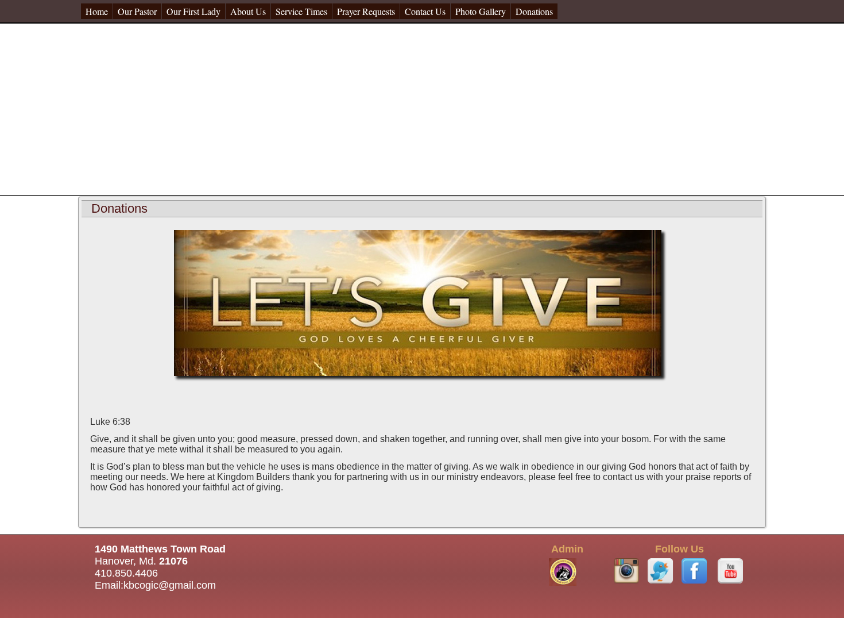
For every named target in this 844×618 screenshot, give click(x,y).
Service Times (301, 11)
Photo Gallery (480, 11)
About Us (248, 11)
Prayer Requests (366, 11)
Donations (534, 11)
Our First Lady (193, 11)
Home (97, 11)
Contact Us (425, 11)
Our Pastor (137, 11)
